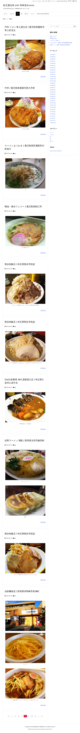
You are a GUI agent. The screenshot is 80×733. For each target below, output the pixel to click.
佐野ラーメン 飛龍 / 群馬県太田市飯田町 (24, 440)
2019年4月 (52, 67)
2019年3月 (52, 70)
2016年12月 (53, 122)
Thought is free (48, 729)
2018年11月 (53, 78)
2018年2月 (52, 98)
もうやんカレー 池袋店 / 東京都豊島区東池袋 (61, 42)
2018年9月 (52, 83)
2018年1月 (52, 100)
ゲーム (54, 1)
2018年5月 (52, 92)
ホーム (34, 1)
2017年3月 (52, 116)
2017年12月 (53, 103)
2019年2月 (52, 72)
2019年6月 (52, 63)
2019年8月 (52, 59)
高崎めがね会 (53, 38)
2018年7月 (52, 87)
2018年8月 (52, 85)
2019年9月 (52, 56)
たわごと (40, 1)
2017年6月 (52, 114)
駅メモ (49, 1)
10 (32, 716)
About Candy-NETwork (62, 1)
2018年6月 (52, 89)
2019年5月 (52, 65)
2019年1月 (52, 74)
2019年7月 (52, 61)
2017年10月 (53, 107)
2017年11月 (53, 105)
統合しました (53, 36)
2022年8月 (52, 54)
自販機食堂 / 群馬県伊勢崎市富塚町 (22, 591)
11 (35, 716)
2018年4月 (52, 94)
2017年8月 (52, 111)
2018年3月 (52, 96)
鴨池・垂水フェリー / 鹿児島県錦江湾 (23, 206)
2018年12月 (53, 76)
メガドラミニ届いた (55, 40)
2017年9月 (52, 109)
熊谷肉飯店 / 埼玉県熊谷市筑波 (20, 264)
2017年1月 (52, 120)
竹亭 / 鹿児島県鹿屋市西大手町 (20, 88)
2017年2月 (52, 118)
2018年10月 (53, 81)
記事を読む (43, 76)
